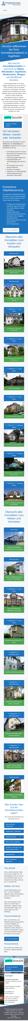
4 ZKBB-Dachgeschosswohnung (14, 672)
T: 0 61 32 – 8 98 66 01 (11, 230)
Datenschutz (17, 1017)
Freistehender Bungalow (14, 388)
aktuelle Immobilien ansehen (11, 125)
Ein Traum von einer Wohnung (14, 444)
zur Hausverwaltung (11, 939)
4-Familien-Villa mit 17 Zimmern (14, 416)
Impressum (10, 1017)
